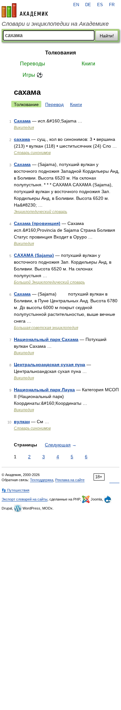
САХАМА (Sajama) (34, 255)
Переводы (32, 63)
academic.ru (25, 10)
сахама (22, 139)
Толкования (60, 52)
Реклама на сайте (70, 480)
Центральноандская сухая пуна (49, 364)
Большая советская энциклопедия (46, 328)
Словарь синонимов (32, 153)
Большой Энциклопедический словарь (49, 282)
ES (100, 5)
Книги (88, 63)
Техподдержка (41, 480)
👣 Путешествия (15, 490)
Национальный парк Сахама (46, 339)
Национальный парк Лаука (44, 389)
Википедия (24, 127)
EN (76, 5)
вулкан (22, 421)
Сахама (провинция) (37, 223)
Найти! (107, 35)
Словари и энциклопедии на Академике (55, 24)
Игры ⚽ (33, 75)
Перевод (54, 104)
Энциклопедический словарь (40, 211)
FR (112, 5)
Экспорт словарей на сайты (24, 499)
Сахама (22, 120)
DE (88, 5)
